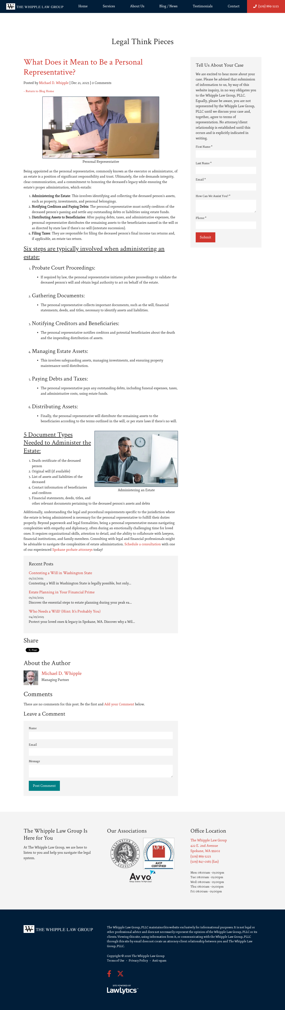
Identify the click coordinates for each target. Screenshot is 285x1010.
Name (33, 728)
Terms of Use (115, 960)
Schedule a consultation (142, 544)
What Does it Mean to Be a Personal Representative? (83, 67)
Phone (201, 218)
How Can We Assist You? (213, 196)
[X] (120, 974)
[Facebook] (109, 974)
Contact (234, 6)
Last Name (204, 163)
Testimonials (203, 6)
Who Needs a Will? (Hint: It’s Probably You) (65, 611)
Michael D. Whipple (54, 83)
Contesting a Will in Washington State (60, 573)
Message (34, 761)
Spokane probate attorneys (72, 550)
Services (109, 6)
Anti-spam (159, 960)
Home (83, 6)
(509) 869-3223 (268, 6)
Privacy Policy (138, 960)
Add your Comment (119, 704)
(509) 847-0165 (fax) (204, 862)
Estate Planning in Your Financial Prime (62, 592)
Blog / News (168, 6)
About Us (137, 6)
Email (33, 745)
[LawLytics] (122, 989)
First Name (204, 147)
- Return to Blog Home (39, 91)
